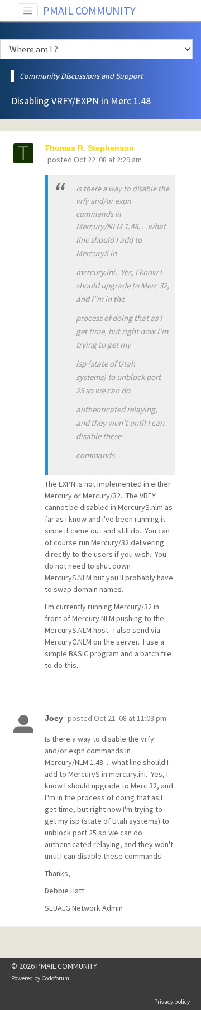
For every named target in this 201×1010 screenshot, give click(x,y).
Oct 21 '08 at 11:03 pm (130, 718)
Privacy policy (172, 1002)
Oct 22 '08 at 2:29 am (108, 160)
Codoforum (55, 978)
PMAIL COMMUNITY (89, 10)
